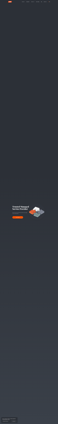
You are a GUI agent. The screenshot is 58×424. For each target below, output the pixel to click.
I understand (13, 421)
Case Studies (37, 1)
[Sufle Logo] (10, 1)
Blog (41, 1)
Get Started (18, 217)
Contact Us (45, 1)
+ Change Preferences (5, 421)
